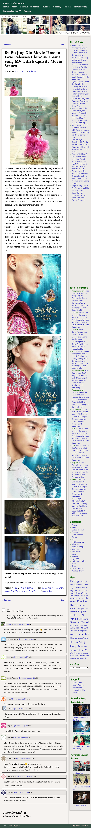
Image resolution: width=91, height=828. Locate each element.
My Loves (75, 559)
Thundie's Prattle (79, 690)
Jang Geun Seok (75, 591)
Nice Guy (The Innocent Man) (81, 788)
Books (74, 527)
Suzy (84, 649)
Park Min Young (76, 631)
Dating (74, 581)
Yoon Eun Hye (79, 656)
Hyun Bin (80, 587)
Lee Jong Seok (81, 611)
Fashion (74, 537)
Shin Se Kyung (79, 638)
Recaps (74, 564)
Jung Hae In (76, 595)
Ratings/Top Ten (10, 11)
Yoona (72, 656)
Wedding (73, 653)
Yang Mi (79, 653)
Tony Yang (33, 591)
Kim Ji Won (81, 598)
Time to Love (21, 591)
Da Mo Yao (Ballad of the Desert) (80, 719)
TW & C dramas (26, 587)
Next (63, 45)
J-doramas (75, 544)
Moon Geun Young (76, 625)
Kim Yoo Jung (76, 608)
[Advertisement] (80, 244)
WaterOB (76, 692)
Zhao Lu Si (82, 658)
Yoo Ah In (85, 653)
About (14, 6)
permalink (47, 591)
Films (16, 587)
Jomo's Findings (78, 685)
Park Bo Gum (82, 628)
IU (86, 588)
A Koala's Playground (13, 3)
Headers (67, 6)
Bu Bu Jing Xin (48, 587)
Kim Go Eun (73, 598)
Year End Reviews (78, 571)
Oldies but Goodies (79, 561)
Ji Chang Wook (80, 593)
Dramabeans (77, 683)
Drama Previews (77, 535)
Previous (6, 45)
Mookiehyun (77, 688)
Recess (74, 566)
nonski (9, 624)
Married (85, 622)
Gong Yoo (76, 585)
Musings (75, 556)
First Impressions (78, 542)
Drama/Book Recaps (29, 6)
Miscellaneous (77, 552)
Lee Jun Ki (75, 615)
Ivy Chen (59, 587)
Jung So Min (84, 595)
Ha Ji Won (84, 585)
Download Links (77, 532)
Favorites (46, 6)
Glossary (57, 6)
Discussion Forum (78, 530)
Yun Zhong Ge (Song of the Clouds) (81, 747)
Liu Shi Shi (76, 623)
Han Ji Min (72, 588)
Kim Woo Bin (81, 605)
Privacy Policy (80, 6)
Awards (74, 525)
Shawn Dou (9, 591)
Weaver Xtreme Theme (82, 826)
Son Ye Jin (77, 650)
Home (6, 6)
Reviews (27, 11)
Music (74, 554)
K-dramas (75, 549)
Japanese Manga (78, 547)
